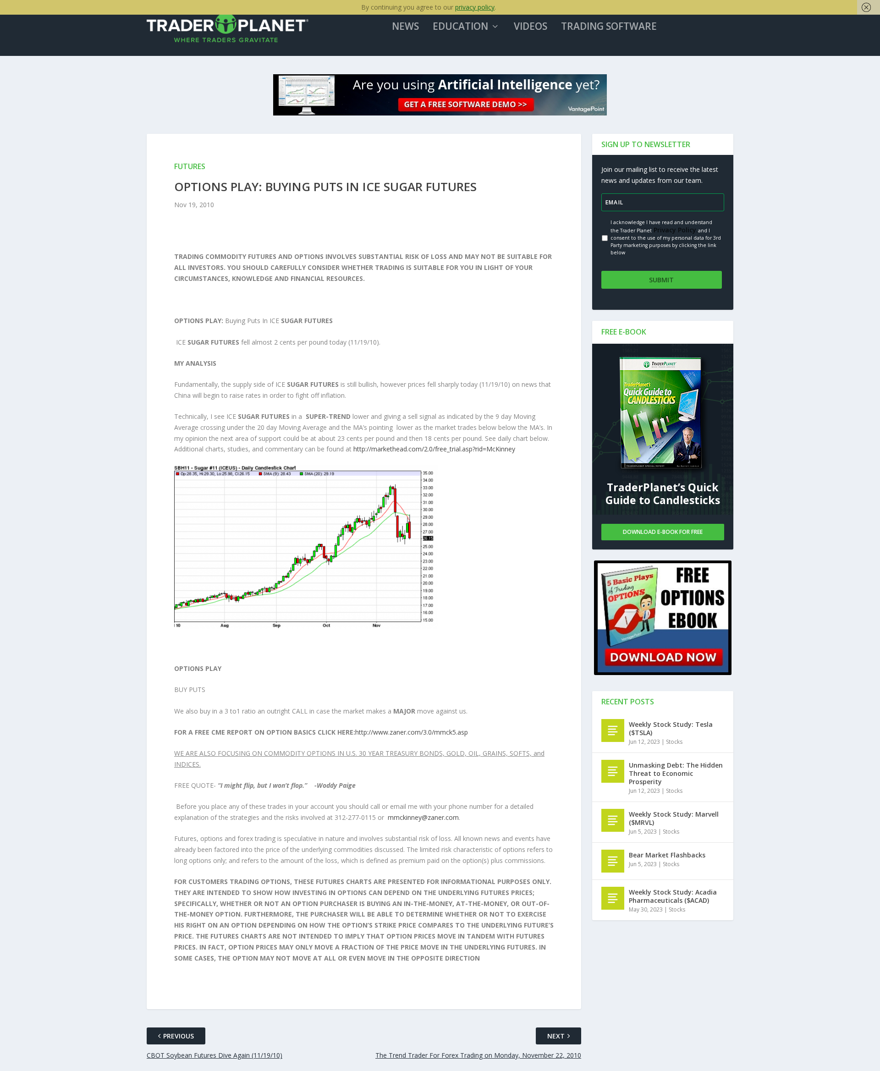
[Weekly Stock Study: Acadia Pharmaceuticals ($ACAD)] (612, 898)
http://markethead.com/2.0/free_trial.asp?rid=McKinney (434, 449)
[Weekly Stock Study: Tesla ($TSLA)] (612, 730)
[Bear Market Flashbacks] (612, 861)
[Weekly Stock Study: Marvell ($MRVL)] (612, 820)
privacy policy (475, 7)
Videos (530, 27)
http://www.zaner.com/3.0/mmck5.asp (411, 732)
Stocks (674, 742)
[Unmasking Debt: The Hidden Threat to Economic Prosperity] (612, 771)
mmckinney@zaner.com (423, 817)
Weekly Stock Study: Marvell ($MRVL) (674, 818)
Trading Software (609, 27)
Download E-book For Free (663, 532)
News (405, 27)
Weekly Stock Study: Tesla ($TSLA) (671, 728)
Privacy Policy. (675, 229)
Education (460, 27)
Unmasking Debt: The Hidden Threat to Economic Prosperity (676, 773)
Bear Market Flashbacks (667, 855)
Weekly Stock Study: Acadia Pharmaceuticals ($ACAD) (673, 896)
